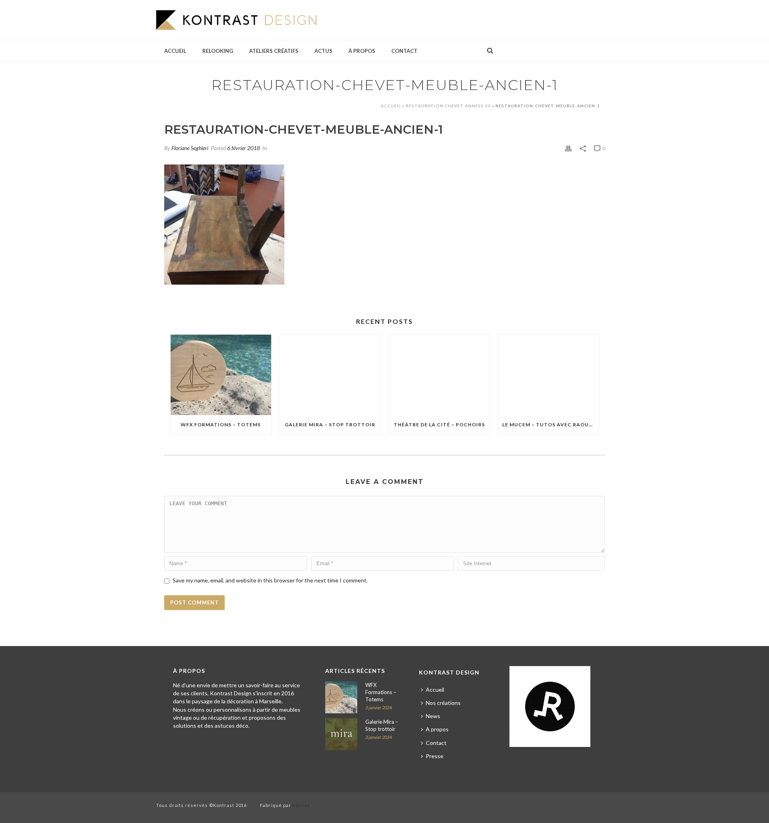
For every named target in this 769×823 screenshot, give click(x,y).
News (433, 716)
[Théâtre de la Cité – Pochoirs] (439, 375)
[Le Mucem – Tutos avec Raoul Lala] (548, 375)
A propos (437, 729)
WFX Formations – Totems (221, 425)
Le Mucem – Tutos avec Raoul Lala (550, 425)
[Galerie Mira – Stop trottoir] (330, 375)
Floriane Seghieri (189, 148)
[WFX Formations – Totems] (221, 375)
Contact (404, 51)
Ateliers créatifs (273, 51)
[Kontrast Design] (236, 20)
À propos (361, 51)
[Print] (568, 147)
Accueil (175, 51)
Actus (323, 51)
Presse (434, 756)
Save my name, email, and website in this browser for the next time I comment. (270, 580)
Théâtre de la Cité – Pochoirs (439, 425)
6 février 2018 (243, 148)
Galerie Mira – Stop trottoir (330, 425)
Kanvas (301, 805)
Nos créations (443, 702)
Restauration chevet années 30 (448, 105)
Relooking (217, 51)
